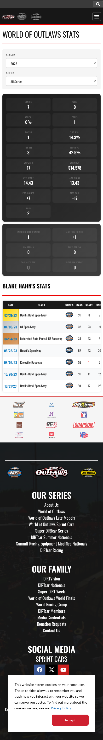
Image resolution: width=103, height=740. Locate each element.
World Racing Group (51, 604)
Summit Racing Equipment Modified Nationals (51, 543)
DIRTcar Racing (51, 550)
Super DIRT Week (51, 591)
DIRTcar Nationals (51, 585)
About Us (51, 505)
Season (11, 55)
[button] (98, 4)
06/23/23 (10, 350)
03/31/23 (10, 315)
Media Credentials (51, 617)
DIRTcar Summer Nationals (51, 537)
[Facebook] (39, 670)
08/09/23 (10, 362)
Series (10, 73)
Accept (70, 720)
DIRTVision (51, 578)
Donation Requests (51, 624)
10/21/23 (11, 386)
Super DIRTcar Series (51, 531)
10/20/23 (10, 374)
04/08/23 (10, 326)
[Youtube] (63, 670)
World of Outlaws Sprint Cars (51, 524)
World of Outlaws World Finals (51, 598)
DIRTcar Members (51, 611)
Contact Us (51, 630)
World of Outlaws (51, 511)
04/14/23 (10, 338)
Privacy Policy (61, 708)
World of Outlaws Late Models (51, 518)
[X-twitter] (51, 670)
